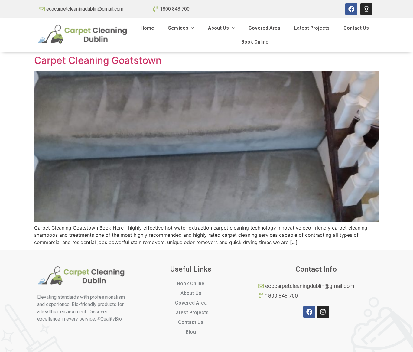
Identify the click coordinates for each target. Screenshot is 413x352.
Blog (191, 332)
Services (178, 28)
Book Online (254, 42)
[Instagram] (366, 9)
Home (147, 28)
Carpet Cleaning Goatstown (97, 60)
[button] (181, 28)
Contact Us (356, 28)
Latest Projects (312, 28)
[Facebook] (351, 9)
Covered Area (264, 28)
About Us (218, 28)
